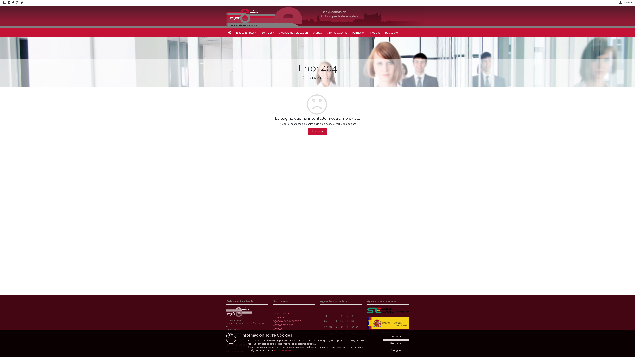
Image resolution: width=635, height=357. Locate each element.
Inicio (276, 309)
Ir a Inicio (317, 131)
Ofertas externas (337, 32)
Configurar (396, 350)
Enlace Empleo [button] (245, 32)
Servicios (278, 317)
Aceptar (396, 336)
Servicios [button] (267, 32)
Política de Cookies (283, 350)
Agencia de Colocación (293, 32)
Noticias (375, 32)
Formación (358, 32)
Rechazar (396, 343)
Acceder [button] (626, 3)
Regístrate (391, 32)
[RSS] (4, 3)
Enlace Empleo (282, 313)
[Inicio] (325, 16)
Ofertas (317, 32)
